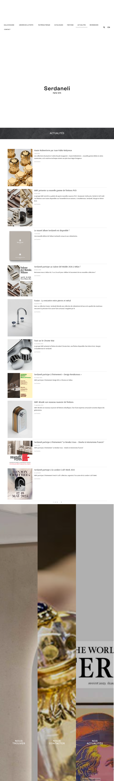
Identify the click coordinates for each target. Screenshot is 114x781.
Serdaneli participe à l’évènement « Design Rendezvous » (58, 374)
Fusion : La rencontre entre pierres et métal (52, 300)
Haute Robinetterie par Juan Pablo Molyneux (53, 150)
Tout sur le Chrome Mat (44, 340)
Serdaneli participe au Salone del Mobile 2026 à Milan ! (57, 266)
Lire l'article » (37, 161)
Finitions (70, 25)
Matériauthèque (44, 25)
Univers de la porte (26, 25)
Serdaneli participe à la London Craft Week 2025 (54, 469)
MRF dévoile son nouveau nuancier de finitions (53, 402)
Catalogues (58, 25)
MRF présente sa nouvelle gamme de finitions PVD (55, 190)
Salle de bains (9, 25)
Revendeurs (94, 25)
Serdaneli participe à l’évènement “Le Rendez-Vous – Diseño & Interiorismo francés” (69, 442)
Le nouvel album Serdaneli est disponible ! (51, 230)
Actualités (81, 25)
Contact (7, 29)
